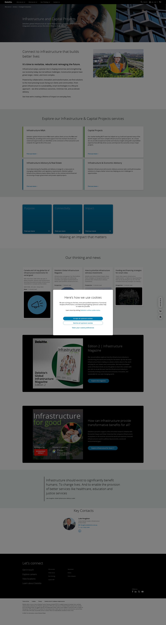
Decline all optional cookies (83, 323)
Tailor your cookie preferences (83, 328)
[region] (83, 312)
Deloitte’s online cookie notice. (90, 310)
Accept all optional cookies (83, 319)
